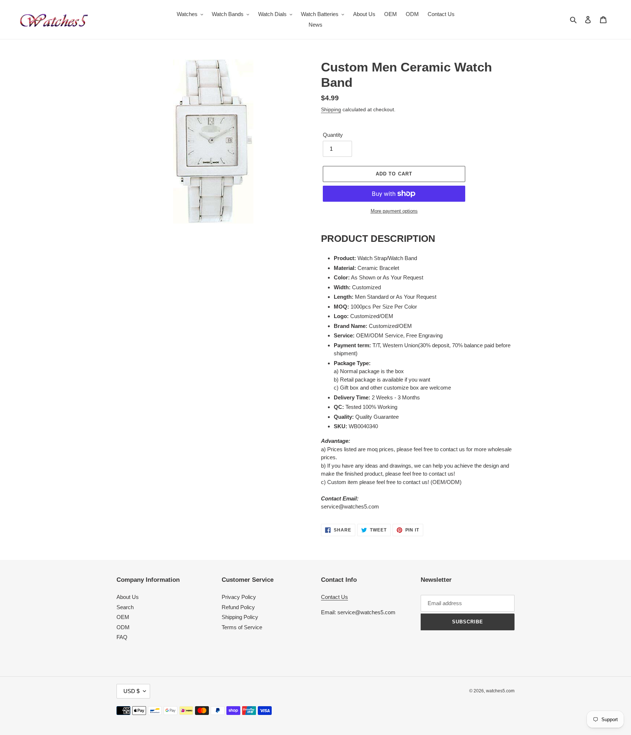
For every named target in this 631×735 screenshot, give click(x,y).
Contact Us (334, 597)
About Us (127, 597)
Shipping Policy (240, 617)
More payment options (394, 211)
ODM (123, 627)
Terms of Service (242, 627)
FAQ (121, 637)
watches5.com (500, 690)
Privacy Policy (239, 597)
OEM (122, 617)
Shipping (331, 109)
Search (125, 607)
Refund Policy (238, 607)
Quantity (333, 135)
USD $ (131, 691)
